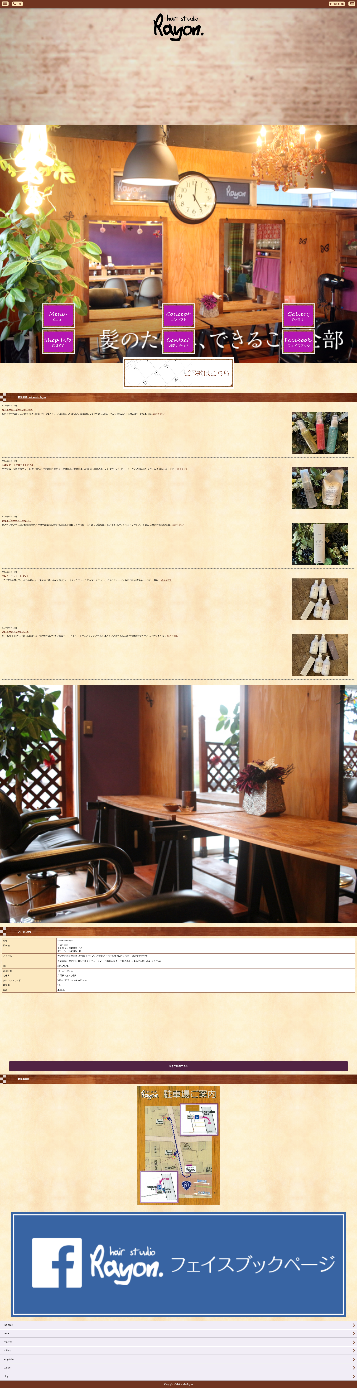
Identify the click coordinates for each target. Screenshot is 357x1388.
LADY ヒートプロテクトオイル (17, 465)
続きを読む (159, 413)
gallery (7, 1350)
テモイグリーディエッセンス (16, 520)
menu (6, 1333)
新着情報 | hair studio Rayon (32, 397)
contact (7, 1367)
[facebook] (178, 1315)
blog (6, 1376)
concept (8, 1342)
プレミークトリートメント (15, 576)
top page (8, 1324)
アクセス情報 (24, 931)
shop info (9, 1359)
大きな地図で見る (178, 1066)
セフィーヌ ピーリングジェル (17, 409)
